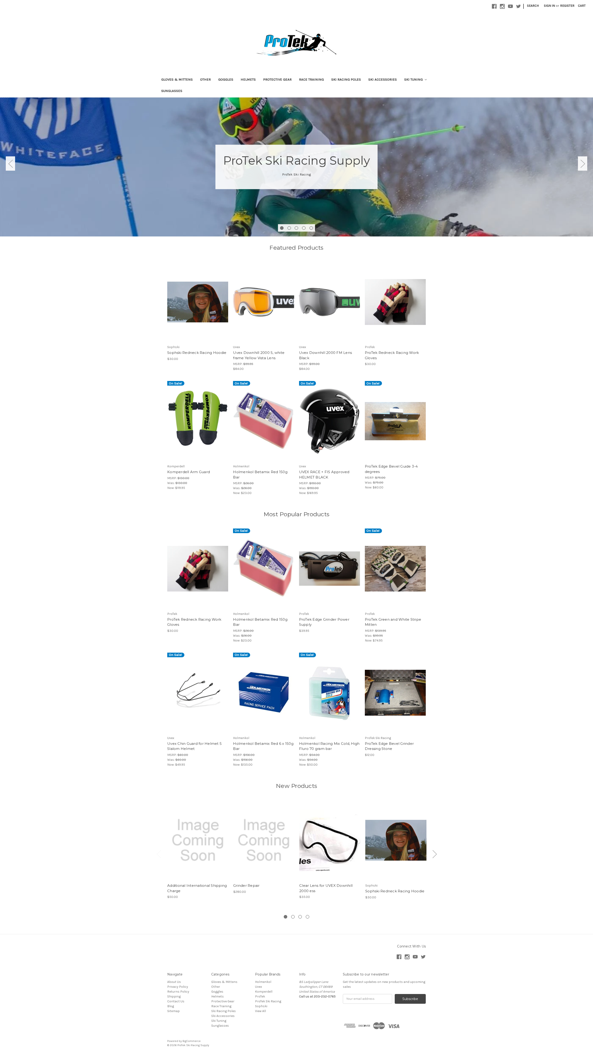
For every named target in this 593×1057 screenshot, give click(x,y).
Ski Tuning (414, 79)
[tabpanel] (296, 167)
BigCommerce (192, 1041)
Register (567, 6)
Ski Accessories (382, 79)
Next (582, 163)
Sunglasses (171, 91)
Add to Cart (197, 306)
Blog (170, 1006)
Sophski (261, 1006)
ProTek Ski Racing (268, 1001)
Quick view (197, 836)
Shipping (174, 996)
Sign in (549, 6)
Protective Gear (277, 79)
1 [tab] (282, 228)
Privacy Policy (177, 987)
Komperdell (263, 992)
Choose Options (395, 306)
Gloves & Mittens (177, 79)
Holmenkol (263, 982)
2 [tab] (289, 228)
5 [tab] (311, 228)
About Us (174, 982)
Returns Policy (178, 992)
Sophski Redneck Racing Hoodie (196, 352)
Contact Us (175, 1001)
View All (260, 1011)
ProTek (260, 996)
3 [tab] (296, 228)
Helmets (248, 79)
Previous (10, 163)
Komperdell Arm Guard (188, 472)
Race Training (311, 79)
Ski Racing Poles (346, 79)
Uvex (258, 987)
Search (533, 6)
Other (205, 79)
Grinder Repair (246, 885)
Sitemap (173, 1011)
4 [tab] (304, 228)
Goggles (225, 79)
